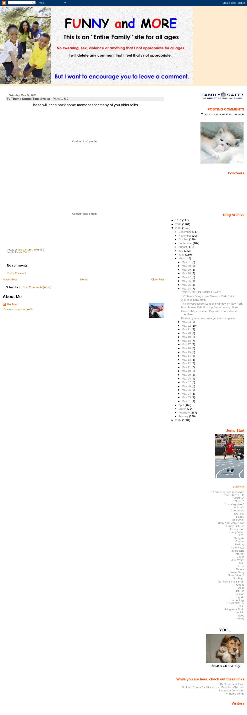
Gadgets (239, 538)
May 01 (187, 401)
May (181, 258)
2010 (178, 220)
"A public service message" (227, 491)
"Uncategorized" (234, 504)
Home (84, 279)
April (181, 405)
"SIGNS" (239, 501)
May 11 (186, 367)
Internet (239, 553)
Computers (237, 510)
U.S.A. (240, 606)
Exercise (239, 513)
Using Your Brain (234, 609)
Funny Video (236, 532)
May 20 (187, 333)
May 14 (187, 355)
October (183, 239)
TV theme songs (234, 693)
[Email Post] (42, 250)
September (185, 243)
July (181, 250)
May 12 (187, 363)
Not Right (238, 578)
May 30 (187, 265)
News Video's (236, 575)
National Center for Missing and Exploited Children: (213, 687)
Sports (240, 597)
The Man (12, 304)
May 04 (187, 393)
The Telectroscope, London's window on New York (212, 303)
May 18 (187, 340)
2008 (178, 227)
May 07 (187, 382)
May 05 (187, 389)
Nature (240, 569)
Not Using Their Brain (231, 581)
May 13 (187, 359)
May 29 (187, 269)
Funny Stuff (237, 529)
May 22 (187, 325)
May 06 (187, 386)
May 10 (187, 370)
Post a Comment (16, 273)
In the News (237, 547)
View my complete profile (18, 309)
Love (241, 566)
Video (26, 252)
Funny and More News (230, 522)
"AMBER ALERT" (234, 495)
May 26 (187, 280)
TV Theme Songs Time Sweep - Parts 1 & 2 (207, 296)
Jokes (240, 556)
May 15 (187, 352)
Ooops (240, 584)
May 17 (187, 344)
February (184, 412)
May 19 (187, 336)
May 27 (187, 277)
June (181, 254)
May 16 (187, 348)
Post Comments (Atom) (37, 287)
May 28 (187, 273)
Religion (239, 593)
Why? (240, 618)
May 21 (187, 329)
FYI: (241, 535)
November (185, 235)
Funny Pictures (235, 525)
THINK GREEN (235, 603)
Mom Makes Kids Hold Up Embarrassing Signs (209, 307)
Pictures (239, 590)
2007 (178, 420)
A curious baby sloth (193, 299)
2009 (178, 224)
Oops (241, 587)
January (183, 416)
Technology (237, 600)
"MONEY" (238, 498)
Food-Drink (237, 519)
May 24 (187, 288)
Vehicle (240, 612)
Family (18, 252)
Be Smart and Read (232, 684)
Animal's (239, 507)
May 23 (187, 321)
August (183, 246)
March (182, 408)
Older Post (157, 279)
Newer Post (10, 279)
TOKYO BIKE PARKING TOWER (201, 292)
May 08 (187, 378)
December (185, 231)
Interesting (237, 550)
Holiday (239, 544)
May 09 (187, 374)
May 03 (187, 397)
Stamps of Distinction (231, 690)
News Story (237, 572)
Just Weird (237, 559)
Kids (241, 563)
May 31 (187, 262)
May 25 (187, 284)
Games (239, 541)
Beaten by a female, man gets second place (208, 318)
